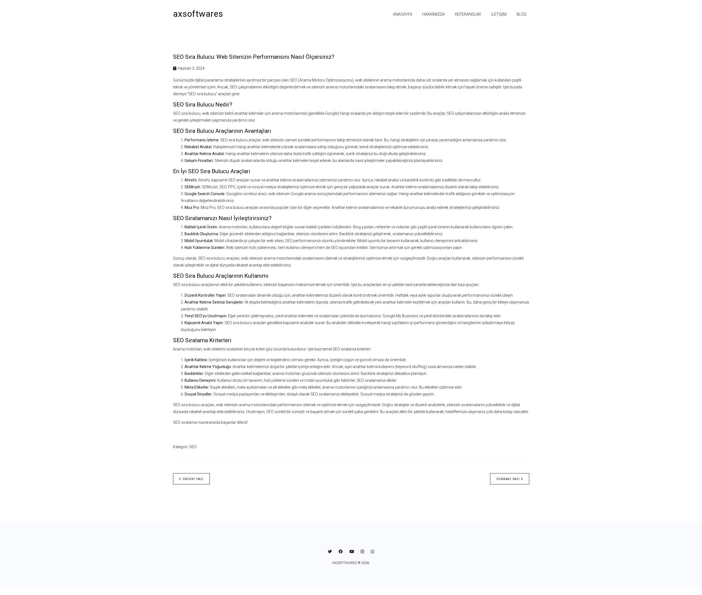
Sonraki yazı (508, 479)
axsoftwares (198, 14)
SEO (193, 447)
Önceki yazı (193, 479)
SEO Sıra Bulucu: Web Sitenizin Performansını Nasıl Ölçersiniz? (253, 57)
